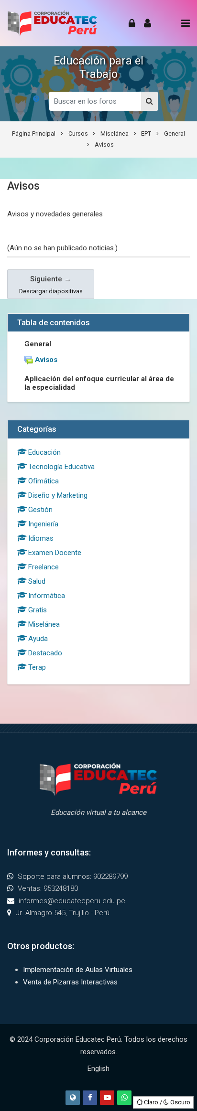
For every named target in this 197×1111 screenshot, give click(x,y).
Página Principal (33, 133)
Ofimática (43, 481)
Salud (36, 581)
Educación (44, 452)
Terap (37, 667)
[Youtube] (107, 1097)
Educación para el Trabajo (98, 67)
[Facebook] (90, 1097)
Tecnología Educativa (61, 466)
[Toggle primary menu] (185, 23)
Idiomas (41, 538)
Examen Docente (54, 552)
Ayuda (38, 638)
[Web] (73, 1097)
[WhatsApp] (124, 1097)
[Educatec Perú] (52, 23)
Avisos (104, 144)
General (174, 133)
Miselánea (114, 133)
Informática (46, 595)
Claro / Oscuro (166, 1102)
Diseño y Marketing (58, 495)
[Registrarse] (147, 23)
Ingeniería (43, 524)
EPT (146, 133)
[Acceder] (132, 23)
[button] (36, 99)
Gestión (40, 509)
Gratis (37, 610)
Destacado (45, 653)
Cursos (78, 133)
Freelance (43, 567)
